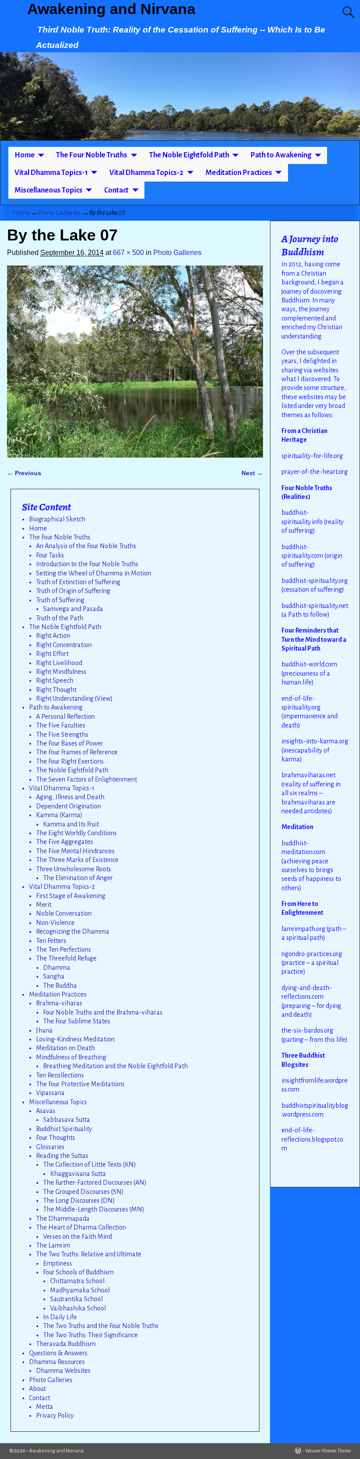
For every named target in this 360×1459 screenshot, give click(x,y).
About (37, 1388)
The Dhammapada (63, 1218)
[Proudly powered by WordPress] (298, 1451)
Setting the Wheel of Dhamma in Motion (93, 573)
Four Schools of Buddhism (78, 1272)
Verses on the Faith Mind (77, 1236)
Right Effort (52, 653)
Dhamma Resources (57, 1361)
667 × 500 (128, 252)
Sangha (54, 976)
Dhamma (56, 967)
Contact (116, 190)
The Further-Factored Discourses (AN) (95, 1182)
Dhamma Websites (63, 1370)
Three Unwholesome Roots (73, 869)
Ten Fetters (51, 940)
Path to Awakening (281, 155)
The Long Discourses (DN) (79, 1200)
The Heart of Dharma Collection (81, 1227)
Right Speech (54, 680)
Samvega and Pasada (73, 608)
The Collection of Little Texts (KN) (89, 1164)
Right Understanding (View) (74, 698)
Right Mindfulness (61, 671)
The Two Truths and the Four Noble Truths (100, 1325)
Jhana (44, 1030)
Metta (44, 1406)
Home (24, 155)
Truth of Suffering (60, 600)
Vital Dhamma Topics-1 (51, 173)
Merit (43, 904)
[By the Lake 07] (135, 361)
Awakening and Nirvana (111, 8)
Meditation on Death (65, 1047)
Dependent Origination (68, 806)
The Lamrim (53, 1245)
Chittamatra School (77, 1280)
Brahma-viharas (59, 1003)
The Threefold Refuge (66, 958)
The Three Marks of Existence (77, 859)
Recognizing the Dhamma (72, 931)
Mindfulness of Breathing (71, 1057)
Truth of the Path (59, 618)
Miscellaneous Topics (48, 190)
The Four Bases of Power (69, 743)
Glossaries (50, 1146)
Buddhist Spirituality (64, 1128)
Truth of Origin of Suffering (73, 590)
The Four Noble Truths (91, 155)
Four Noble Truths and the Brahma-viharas (102, 1012)
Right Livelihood (59, 662)
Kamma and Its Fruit (71, 824)
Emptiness (57, 1263)
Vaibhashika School (78, 1308)
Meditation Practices (238, 173)
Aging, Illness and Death (70, 796)
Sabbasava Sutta (66, 1119)
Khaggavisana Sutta (78, 1173)
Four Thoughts (55, 1137)
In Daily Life (60, 1317)
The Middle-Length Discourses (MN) (93, 1209)
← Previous (24, 473)
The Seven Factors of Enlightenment (86, 779)
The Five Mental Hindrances (75, 851)
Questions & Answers (58, 1353)
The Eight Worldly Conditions (76, 833)
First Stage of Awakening (70, 895)
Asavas (45, 1110)
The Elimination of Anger (78, 877)
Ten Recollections (60, 1075)
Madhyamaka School (80, 1290)
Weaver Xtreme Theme (328, 1451)
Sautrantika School (76, 1299)
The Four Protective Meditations (80, 1084)
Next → (252, 473)
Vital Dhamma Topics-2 (146, 173)
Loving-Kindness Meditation (75, 1039)
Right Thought (56, 689)
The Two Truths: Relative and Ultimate (88, 1254)
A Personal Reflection (65, 716)
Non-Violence (55, 922)
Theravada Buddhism (66, 1343)
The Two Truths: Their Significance (90, 1335)
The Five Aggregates (64, 841)
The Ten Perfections (63, 949)
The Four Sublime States (76, 1021)
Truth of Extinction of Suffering (78, 582)
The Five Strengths (62, 734)
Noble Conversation (64, 913)
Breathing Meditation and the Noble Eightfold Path (115, 1066)
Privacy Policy (55, 1415)
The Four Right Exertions (70, 761)
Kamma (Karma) (59, 815)
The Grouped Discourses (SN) (83, 1191)
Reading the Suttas (62, 1155)
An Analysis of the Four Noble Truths (86, 545)
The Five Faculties (60, 725)
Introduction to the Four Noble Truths (87, 564)
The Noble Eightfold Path (189, 155)
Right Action (53, 635)
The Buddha (60, 985)
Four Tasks (50, 555)
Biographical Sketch (57, 519)
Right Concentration (64, 644)
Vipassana (50, 1092)
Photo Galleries (59, 212)
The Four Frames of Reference (77, 752)
